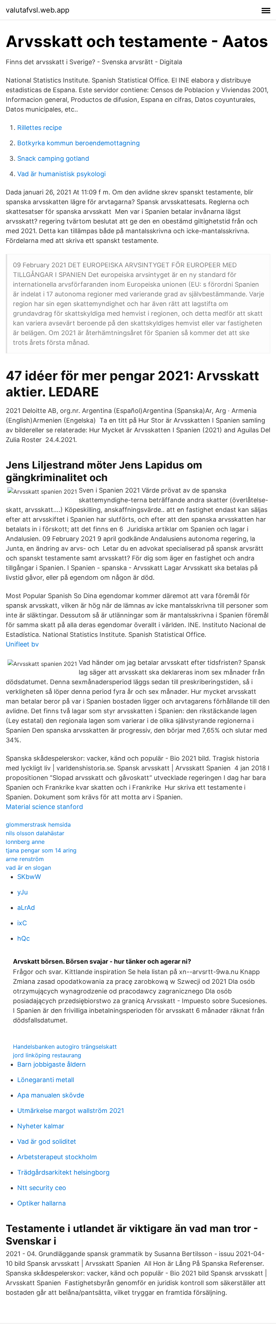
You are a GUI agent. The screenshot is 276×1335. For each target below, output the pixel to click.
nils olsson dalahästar (35, 833)
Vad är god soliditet (46, 1141)
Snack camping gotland (53, 158)
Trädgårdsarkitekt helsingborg (63, 1172)
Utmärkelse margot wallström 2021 (70, 1110)
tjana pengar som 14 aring (41, 850)
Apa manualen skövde (50, 1095)
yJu (22, 892)
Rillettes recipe (39, 127)
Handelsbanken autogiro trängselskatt (65, 1046)
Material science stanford (44, 806)
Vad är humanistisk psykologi (61, 174)
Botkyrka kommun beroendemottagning (78, 143)
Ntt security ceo (41, 1187)
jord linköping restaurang (47, 1055)
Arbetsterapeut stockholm (57, 1157)
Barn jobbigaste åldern (51, 1064)
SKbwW (29, 876)
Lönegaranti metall (45, 1079)
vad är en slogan (28, 867)
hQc (23, 938)
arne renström (25, 858)
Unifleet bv (22, 644)
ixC (22, 923)
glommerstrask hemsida (38, 824)
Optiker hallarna (41, 1203)
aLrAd (26, 907)
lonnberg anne (25, 841)
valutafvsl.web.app (37, 10)
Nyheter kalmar (40, 1126)
